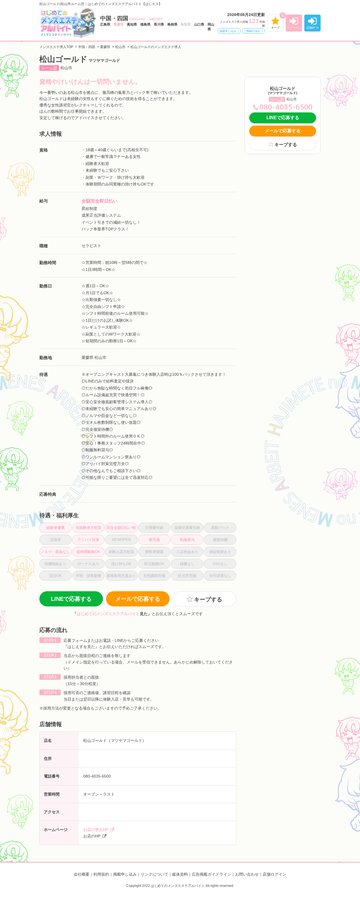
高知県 (132, 24)
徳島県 (145, 24)
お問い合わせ (247, 874)
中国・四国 (131, 18)
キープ (275, 27)
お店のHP (91, 836)
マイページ (294, 27)
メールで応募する (137, 599)
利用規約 (101, 874)
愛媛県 (119, 24)
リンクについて (154, 874)
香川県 (159, 24)
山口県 (199, 24)
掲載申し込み (227, 31)
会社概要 (81, 874)
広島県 (105, 24)
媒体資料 (180, 874)
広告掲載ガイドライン (211, 874)
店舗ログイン (274, 874)
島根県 (172, 24)
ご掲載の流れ (252, 31)
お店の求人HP (95, 829)
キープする (285, 144)
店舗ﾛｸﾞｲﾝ (312, 27)
